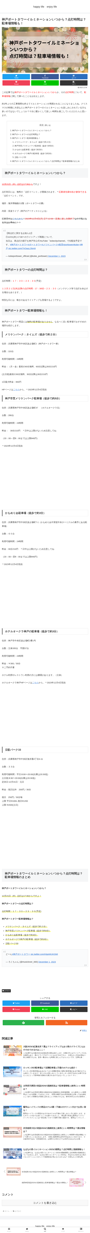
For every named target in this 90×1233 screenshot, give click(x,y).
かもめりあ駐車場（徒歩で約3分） (29, 149)
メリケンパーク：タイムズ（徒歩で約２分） (33, 142)
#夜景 (60, 244)
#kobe (76, 244)
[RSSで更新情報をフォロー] (66, 1022)
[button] (83, 603)
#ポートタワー (35, 244)
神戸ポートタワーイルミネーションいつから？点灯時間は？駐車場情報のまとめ (46, 161)
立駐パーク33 (20, 157)
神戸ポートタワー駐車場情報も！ (26, 138)
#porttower (68, 244)
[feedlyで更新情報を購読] (23, 1022)
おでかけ (7, 991)
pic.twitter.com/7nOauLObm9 (22, 248)
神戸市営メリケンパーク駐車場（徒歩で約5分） (35, 146)
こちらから (17, 219)
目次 (41, 125)
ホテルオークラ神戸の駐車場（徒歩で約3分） (34, 153)
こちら (16, 389)
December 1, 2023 (57, 256)
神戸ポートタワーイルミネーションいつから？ (32, 130)
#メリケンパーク (50, 244)
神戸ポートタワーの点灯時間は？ (26, 134)
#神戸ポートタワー (19, 244)
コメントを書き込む (45, 1202)
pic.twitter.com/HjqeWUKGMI (44, 954)
